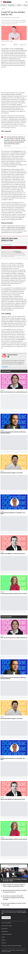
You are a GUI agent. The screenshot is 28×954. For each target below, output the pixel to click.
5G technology (19, 48)
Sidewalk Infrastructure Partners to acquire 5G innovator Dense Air (15, 891)
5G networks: (11, 5)
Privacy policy (4, 928)
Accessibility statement (7, 934)
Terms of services (16, 251)
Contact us (4, 942)
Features (3, 8)
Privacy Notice (18, 252)
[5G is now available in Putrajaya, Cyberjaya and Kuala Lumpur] (14, 875)
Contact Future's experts (7, 925)
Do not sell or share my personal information (11, 945)
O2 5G (25, 5)
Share (4, 44)
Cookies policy (5, 931)
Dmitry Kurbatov (6, 17)
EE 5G (19, 5)
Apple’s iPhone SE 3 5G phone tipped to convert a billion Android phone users (14, 885)
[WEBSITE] (8, 356)
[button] (1, 2)
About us (3, 940)
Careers (3, 937)
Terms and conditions (6, 922)
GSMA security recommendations (16, 227)
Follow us (17, 44)
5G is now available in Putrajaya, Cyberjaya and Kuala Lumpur (15, 879)
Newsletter (24, 44)
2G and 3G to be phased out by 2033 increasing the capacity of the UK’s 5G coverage (13, 897)
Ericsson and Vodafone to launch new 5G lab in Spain (14, 904)
